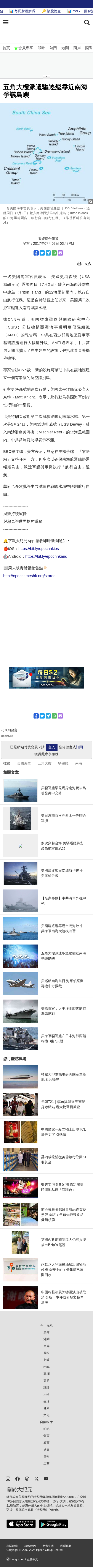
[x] (36, 1478)
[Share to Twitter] (42, 253)
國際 (89, 48)
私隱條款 (66, 1546)
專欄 (46, 1373)
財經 (46, 1360)
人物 (46, 1394)
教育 (46, 1442)
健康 (46, 1408)
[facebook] (17, 1478)
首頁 (6, 48)
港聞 (65, 48)
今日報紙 (46, 1325)
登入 (51, 747)
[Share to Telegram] (48, 253)
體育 (46, 1435)
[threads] (27, 1478)
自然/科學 (46, 1422)
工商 (46, 1463)
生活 (46, 1401)
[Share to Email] (60, 253)
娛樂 (46, 1449)
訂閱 (79, 747)
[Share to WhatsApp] (54, 253)
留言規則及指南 (7, 736)
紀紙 (46, 1429)
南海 (78, 763)
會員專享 (25, 48)
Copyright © (14, 1549)
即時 (41, 48)
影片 (46, 1332)
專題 (46, 1380)
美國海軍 (24, 763)
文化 (46, 1415)
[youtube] (46, 1478)
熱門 (53, 48)
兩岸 (77, 48)
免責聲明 (48, 1546)
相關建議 (12, 1546)
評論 (46, 1387)
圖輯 (46, 1456)
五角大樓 (44, 763)
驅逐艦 (63, 763)
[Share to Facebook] (36, 253)
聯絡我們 (30, 1546)
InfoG (46, 1366)
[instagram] (8, 1478)
